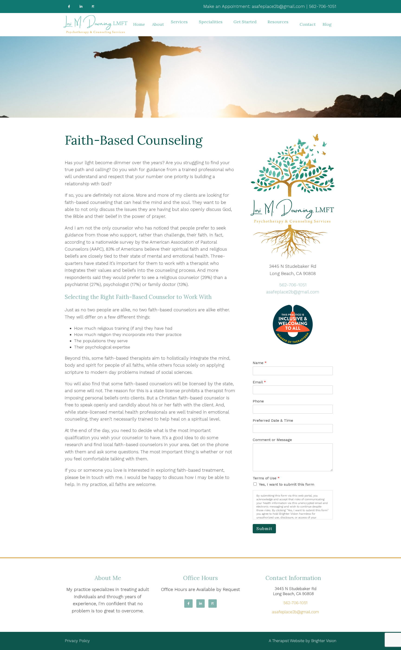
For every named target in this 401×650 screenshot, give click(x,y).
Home (139, 24)
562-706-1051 (293, 285)
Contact (308, 24)
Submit (264, 528)
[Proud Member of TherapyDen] (292, 325)
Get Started (245, 21)
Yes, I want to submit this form (286, 484)
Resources (278, 21)
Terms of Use (266, 478)
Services (179, 21)
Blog (327, 24)
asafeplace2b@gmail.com (292, 292)
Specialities (211, 21)
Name (260, 363)
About (158, 24)
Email (259, 382)
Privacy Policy (77, 640)
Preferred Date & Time (273, 420)
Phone (258, 401)
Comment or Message (272, 440)
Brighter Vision (323, 640)
